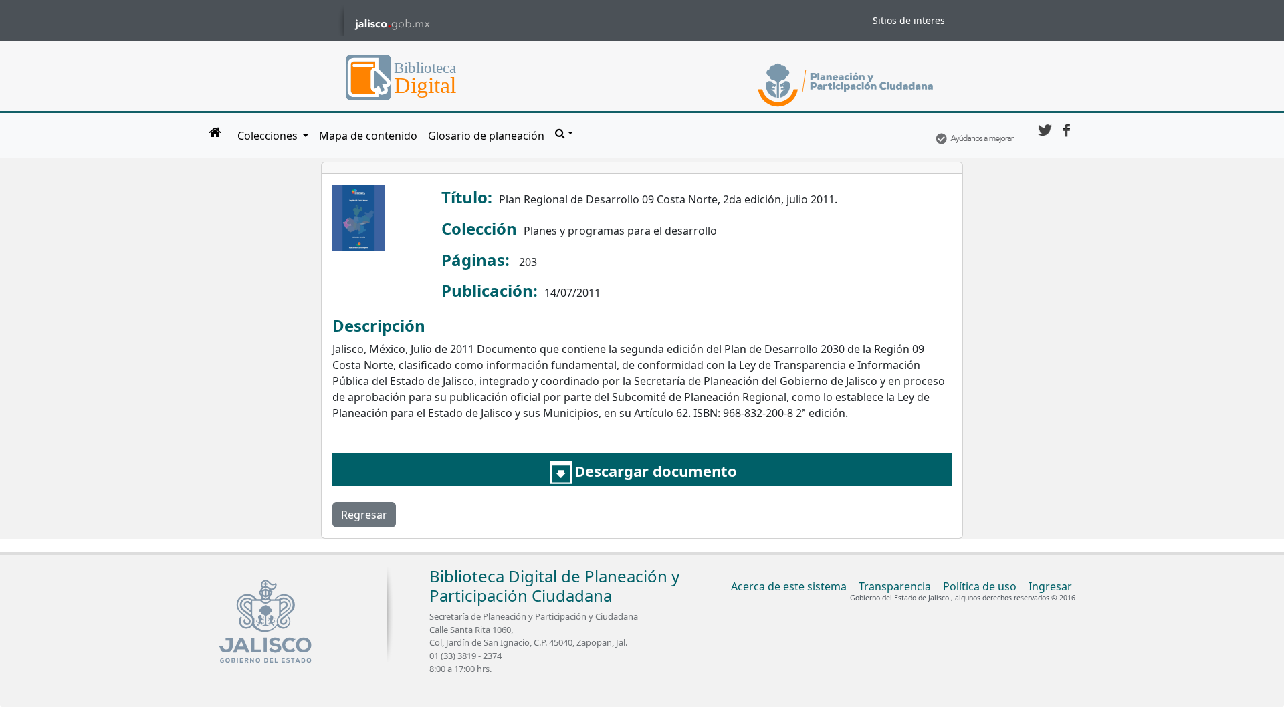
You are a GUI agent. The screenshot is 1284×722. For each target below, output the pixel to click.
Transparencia (895, 586)
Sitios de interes (909, 20)
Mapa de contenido (368, 135)
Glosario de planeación (486, 135)
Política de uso (979, 586)
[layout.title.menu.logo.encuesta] (974, 136)
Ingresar (1050, 586)
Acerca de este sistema (789, 586)
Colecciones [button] (268, 135)
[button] (564, 133)
